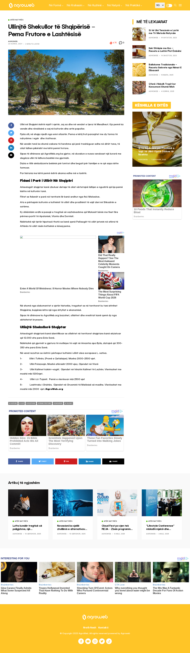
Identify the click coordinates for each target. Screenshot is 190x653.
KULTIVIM (31, 403)
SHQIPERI (58, 403)
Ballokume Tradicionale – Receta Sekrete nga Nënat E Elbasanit (165, 68)
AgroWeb (12, 41)
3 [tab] (177, 116)
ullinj (69, 403)
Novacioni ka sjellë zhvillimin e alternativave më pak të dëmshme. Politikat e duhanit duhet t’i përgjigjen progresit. (72, 528)
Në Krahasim (74, 5)
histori (14, 403)
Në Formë (55, 5)
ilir (22, 403)
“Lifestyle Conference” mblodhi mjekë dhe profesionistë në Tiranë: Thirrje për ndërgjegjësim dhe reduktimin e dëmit (161, 528)
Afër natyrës (16, 20)
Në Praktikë (132, 5)
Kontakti (103, 627)
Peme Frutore (45, 403)
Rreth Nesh (89, 627)
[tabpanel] (157, 139)
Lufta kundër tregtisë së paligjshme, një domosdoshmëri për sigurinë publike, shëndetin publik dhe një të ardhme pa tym (27, 528)
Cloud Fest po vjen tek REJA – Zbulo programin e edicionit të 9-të (117, 528)
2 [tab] (175, 116)
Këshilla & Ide (147, 143)
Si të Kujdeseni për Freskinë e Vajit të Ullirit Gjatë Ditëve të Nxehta (156, 151)
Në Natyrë (113, 5)
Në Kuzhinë (95, 5)
